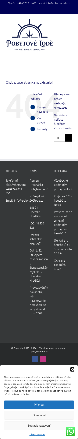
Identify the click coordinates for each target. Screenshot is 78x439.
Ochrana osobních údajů (60, 264)
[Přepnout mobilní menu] (70, 21)
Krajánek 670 (62, 196)
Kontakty (42, 129)
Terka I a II (61, 240)
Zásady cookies (37, 434)
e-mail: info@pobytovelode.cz (54, 3)
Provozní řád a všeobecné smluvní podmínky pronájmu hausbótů (63, 222)
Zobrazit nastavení (39, 425)
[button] (72, 369)
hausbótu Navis (60, 202)
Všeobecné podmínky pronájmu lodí (63, 184)
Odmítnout (39, 415)
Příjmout (39, 404)
